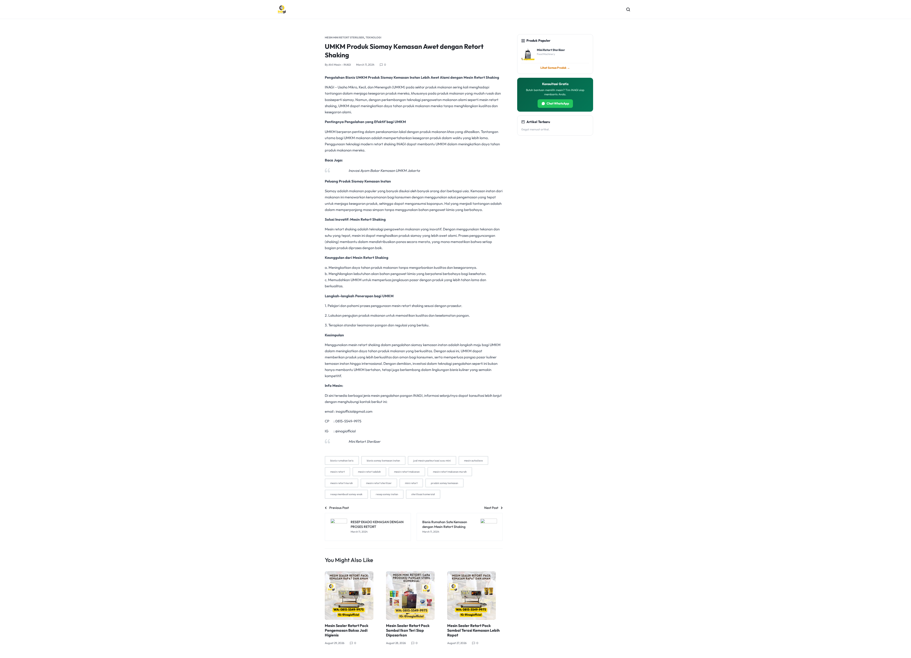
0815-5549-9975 (348, 421)
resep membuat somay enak (346, 494)
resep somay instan (387, 494)
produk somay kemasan (444, 483)
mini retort (411, 483)
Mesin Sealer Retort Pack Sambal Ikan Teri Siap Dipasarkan (408, 630)
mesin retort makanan (407, 471)
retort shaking (385, 144)
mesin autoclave (473, 460)
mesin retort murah (341, 483)
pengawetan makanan (439, 99)
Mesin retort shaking (341, 229)
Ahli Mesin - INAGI (339, 64)
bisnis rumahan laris (341, 460)
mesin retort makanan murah (450, 471)
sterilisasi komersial (423, 494)
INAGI (329, 87)
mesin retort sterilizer (379, 483)
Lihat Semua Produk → (555, 67)
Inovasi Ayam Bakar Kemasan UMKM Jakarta (384, 170)
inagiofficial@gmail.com (354, 411)
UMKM (398, 87)
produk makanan (438, 87)
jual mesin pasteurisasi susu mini (432, 460)
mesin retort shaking (364, 345)
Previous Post (339, 507)
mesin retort (337, 471)
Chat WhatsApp (558, 103)
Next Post (491, 507)
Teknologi (373, 37)
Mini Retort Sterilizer (364, 441)
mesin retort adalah (369, 471)
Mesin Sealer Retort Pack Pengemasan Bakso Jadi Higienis (346, 630)
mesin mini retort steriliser (344, 37)
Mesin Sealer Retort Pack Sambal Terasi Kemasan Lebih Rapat (473, 630)
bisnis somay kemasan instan (383, 460)
